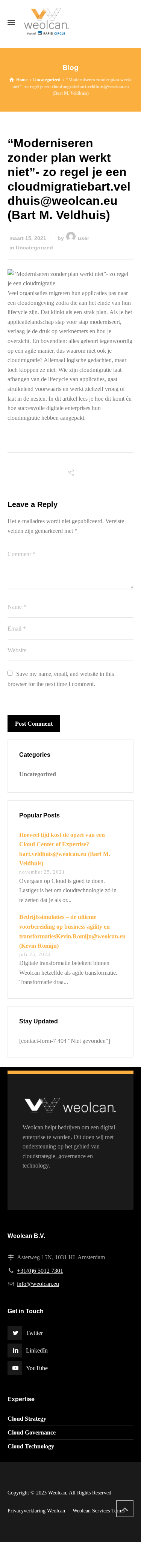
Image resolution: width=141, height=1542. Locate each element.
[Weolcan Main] (70, 22)
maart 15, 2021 (27, 238)
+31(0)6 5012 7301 (40, 1271)
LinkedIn (37, 1350)
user (83, 238)
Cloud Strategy (27, 1418)
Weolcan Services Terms (98, 1511)
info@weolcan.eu (38, 1284)
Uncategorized (34, 248)
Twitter (34, 1333)
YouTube (37, 1368)
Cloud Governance (32, 1432)
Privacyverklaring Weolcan (36, 1511)
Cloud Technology (31, 1446)
